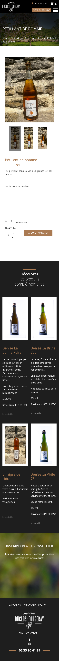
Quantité (10, 227)
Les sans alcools (35, 38)
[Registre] (56, 3)
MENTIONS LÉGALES (35, 605)
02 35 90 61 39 (41, 3)
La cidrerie (18, 38)
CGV (21, 633)
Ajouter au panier (38, 232)
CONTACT (31, 633)
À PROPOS (15, 605)
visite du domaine (41, 10)
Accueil (6, 38)
